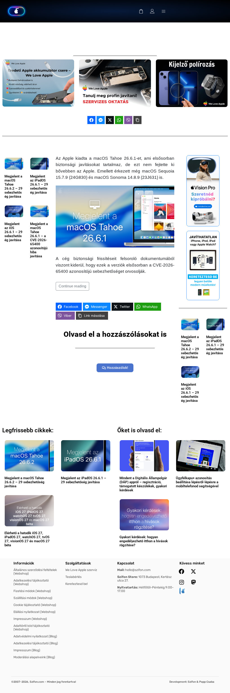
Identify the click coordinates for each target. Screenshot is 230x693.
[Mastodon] (193, 582)
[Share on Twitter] (110, 120)
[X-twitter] (193, 571)
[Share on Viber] (128, 120)
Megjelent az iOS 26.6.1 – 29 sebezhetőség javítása (13, 232)
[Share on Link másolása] (137, 120)
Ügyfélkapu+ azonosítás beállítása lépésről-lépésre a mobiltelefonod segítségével (197, 482)
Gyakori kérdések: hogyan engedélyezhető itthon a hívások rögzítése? (143, 541)
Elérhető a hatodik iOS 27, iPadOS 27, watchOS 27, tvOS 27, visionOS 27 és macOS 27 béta (27, 539)
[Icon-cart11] (141, 11)
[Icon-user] (152, 11)
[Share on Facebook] (91, 120)
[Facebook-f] (181, 571)
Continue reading (72, 286)
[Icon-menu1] (163, 11)
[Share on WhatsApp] (119, 120)
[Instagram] (181, 582)
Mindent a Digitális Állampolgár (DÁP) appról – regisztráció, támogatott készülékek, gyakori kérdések (143, 484)
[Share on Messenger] (101, 120)
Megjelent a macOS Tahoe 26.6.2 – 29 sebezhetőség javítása (13, 186)
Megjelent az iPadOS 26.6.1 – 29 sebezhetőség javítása (39, 184)
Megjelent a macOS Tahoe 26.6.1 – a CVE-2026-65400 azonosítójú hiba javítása (39, 240)
